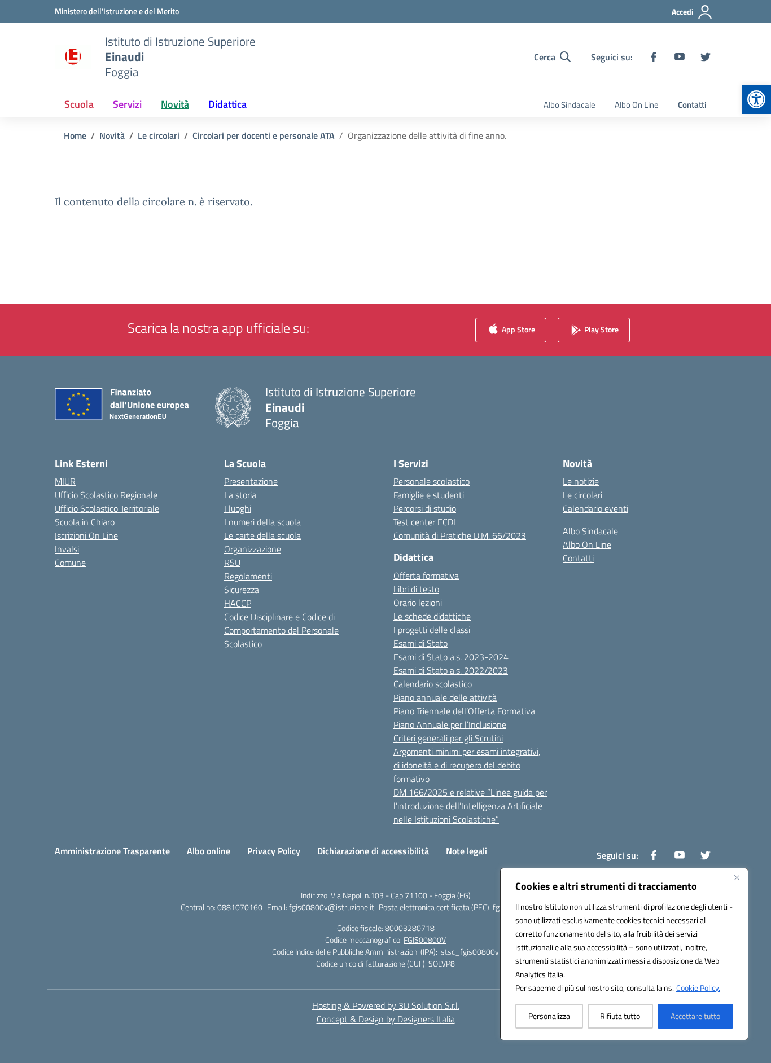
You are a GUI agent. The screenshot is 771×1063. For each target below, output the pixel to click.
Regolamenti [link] (248, 576)
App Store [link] (517, 329)
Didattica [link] (227, 104)
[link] (756, 99)
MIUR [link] (65, 481)
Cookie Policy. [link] (698, 988)
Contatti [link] (692, 104)
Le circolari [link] (582, 495)
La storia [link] (240, 495)
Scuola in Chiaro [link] (85, 522)
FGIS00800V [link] (425, 940)
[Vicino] (736, 877)
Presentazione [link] (251, 481)
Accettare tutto (695, 1016)
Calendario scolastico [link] (432, 684)
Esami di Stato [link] (420, 643)
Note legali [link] (466, 851)
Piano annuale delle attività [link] (445, 697)
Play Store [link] (600, 329)
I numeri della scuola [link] (262, 522)
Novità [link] (175, 104)
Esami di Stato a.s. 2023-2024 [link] (451, 657)
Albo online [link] (208, 851)
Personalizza (549, 1016)
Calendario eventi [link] (595, 508)
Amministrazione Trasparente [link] (112, 851)
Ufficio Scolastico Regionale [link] (106, 495)
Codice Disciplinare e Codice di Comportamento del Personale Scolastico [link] (281, 630)
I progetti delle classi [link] (431, 629)
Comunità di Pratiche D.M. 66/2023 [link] (459, 535)
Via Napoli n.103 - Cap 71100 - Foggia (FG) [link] (401, 895)
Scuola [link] (79, 104)
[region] (624, 954)
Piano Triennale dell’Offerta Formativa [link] (464, 711)
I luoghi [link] (237, 508)
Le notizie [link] (581, 481)
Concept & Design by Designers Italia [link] (386, 1019)
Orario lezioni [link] (417, 602)
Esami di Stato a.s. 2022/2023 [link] (450, 670)
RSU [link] (232, 562)
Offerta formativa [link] (426, 575)
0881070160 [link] (239, 907)
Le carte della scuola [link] (262, 535)
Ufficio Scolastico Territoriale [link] (107, 508)
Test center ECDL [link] (425, 522)
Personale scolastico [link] (431, 481)
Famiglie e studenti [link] (428, 495)
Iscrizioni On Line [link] (86, 535)
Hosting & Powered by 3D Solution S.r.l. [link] (385, 1005)
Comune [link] (70, 562)
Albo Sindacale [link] (569, 104)
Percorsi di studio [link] (424, 508)
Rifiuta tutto (620, 1016)
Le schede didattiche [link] (432, 616)
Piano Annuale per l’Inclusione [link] (449, 724)
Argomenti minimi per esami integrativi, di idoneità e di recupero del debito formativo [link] (466, 765)
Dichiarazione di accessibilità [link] (373, 851)
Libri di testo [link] (416, 589)
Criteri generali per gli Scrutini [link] (448, 738)
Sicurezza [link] (241, 589)
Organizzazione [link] (252, 549)
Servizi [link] (127, 104)
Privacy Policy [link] (273, 851)
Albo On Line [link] (637, 104)
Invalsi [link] (67, 549)
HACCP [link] (237, 603)
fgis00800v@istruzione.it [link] (331, 907)
